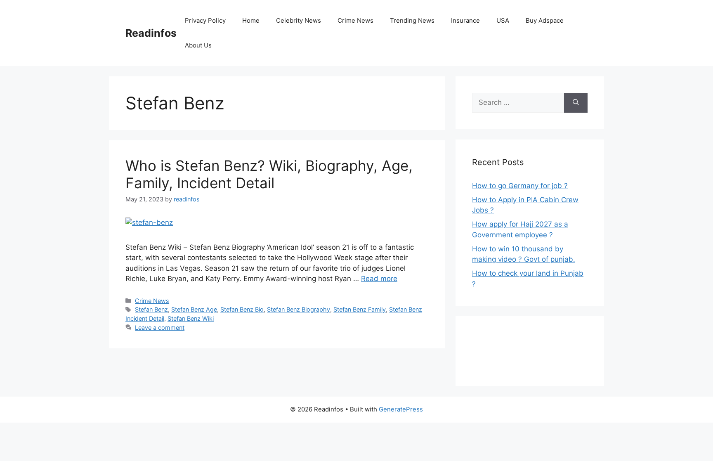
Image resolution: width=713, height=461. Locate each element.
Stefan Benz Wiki (191, 318)
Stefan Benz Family (359, 309)
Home (251, 20)
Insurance (465, 20)
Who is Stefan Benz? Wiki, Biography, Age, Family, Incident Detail (269, 174)
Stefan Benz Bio (242, 309)
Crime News (355, 20)
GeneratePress (401, 409)
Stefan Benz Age (194, 309)
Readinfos (151, 33)
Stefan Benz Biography (298, 309)
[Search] (576, 103)
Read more (379, 278)
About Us (198, 45)
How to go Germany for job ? (520, 186)
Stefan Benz (151, 309)
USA (502, 20)
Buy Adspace (545, 20)
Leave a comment (159, 327)
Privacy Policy (205, 20)
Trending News (412, 20)
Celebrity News (298, 20)
